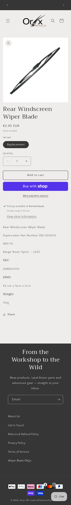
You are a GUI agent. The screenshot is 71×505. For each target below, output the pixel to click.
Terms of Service (18, 451)
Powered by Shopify (50, 500)
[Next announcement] (63, 5)
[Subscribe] (58, 399)
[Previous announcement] (7, 5)
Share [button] (11, 314)
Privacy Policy (16, 443)
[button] (8, 20)
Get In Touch (16, 425)
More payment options (35, 195)
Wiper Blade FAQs (19, 460)
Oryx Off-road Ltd (29, 500)
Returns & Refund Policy (23, 434)
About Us (14, 416)
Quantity (8, 153)
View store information (21, 216)
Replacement (16, 144)
